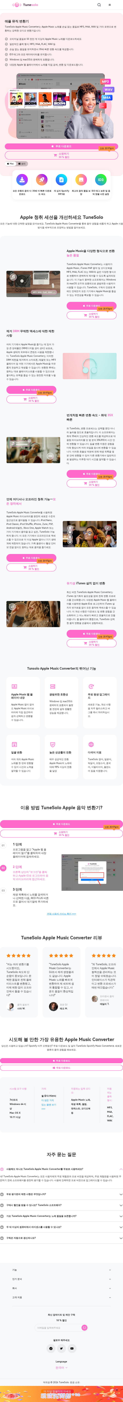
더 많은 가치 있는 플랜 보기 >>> (48, 1104)
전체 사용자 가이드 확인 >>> (61, 914)
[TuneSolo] (25, 4)
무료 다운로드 (64, 146)
